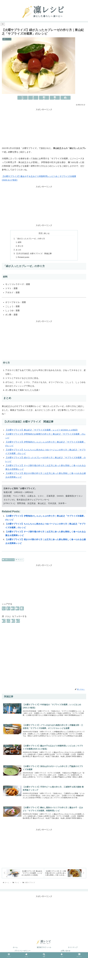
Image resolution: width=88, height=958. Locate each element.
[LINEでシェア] (55, 98)
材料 (19, 242)
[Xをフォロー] (8, 621)
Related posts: (23, 257)
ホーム (15, 947)
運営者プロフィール (44, 947)
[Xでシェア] (22, 98)
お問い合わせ (65, 951)
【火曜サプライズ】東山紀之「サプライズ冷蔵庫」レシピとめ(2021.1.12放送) (41, 430)
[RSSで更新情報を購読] (18, 621)
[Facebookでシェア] (33, 98)
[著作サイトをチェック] (4, 621)
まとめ (18, 250)
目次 (41, 233)
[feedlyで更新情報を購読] (13, 621)
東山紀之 (20, 559)
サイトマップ (73, 947)
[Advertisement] (44, 127)
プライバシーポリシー (22, 951)
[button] (65, 98)
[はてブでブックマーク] (44, 98)
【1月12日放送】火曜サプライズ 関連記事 (34, 253)
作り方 (20, 246)
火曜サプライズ (9, 559)
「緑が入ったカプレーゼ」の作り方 (30, 239)
